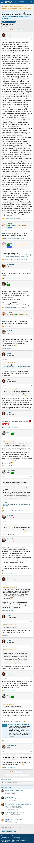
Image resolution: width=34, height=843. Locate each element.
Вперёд (18, 30)
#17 (31, 646)
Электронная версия (22, 16)
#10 (31, 418)
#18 (31, 679)
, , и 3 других (14, 238)
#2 (31, 230)
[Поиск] (32, 1)
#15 (31, 584)
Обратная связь (5, 837)
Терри (6, 821)
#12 (31, 476)
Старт (9, 821)
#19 (31, 701)
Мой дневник (9, 797)
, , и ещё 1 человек (16, 259)
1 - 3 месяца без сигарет (14, 792)
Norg (6, 792)
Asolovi (4, 27)
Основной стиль (6, 835)
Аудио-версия (6, 18)
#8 (31, 359)
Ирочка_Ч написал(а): (8, 624)
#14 (31, 545)
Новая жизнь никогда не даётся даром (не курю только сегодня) (18, 805)
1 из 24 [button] (12, 30)
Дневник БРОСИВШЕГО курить (15, 790)
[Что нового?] (28, 1)
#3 (31, 250)
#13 (31, 521)
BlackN (6, 799)
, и (12, 326)
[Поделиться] (29, 250)
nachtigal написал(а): (8, 362)
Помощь (21, 839)
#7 (31, 337)
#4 (31, 270)
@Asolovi (4, 233)
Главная (27, 839)
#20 (31, 751)
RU (14, 835)
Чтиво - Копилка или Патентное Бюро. (20, 724)
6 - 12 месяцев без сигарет (15, 807)
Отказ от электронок (16, 819)
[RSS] (30, 839)
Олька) (6, 807)
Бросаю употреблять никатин (15, 813)
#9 (31, 385)
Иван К (6, 814)
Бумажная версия (8, 16)
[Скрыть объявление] (31, 6)
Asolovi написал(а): (7, 441)
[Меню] (2, 2)
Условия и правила (15, 837)
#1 (31, 40)
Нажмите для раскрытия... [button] (17, 498)
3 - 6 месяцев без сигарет (15, 799)
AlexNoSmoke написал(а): (9, 389)
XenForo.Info (11, 841)
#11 (31, 438)
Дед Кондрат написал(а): (9, 587)
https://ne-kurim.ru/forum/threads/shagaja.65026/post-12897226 (16, 504)
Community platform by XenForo (14, 840)
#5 (31, 289)
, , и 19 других (13, 218)
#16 (31, 621)
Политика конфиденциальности (9, 839)
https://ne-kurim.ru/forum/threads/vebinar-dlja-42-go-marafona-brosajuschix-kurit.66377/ (17, 256)
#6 (31, 318)
